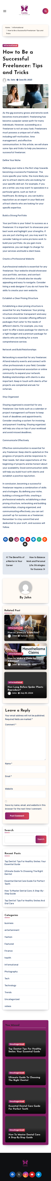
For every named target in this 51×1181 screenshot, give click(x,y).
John (13, 80)
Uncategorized (12, 999)
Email (8, 776)
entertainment (12, 930)
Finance (9, 951)
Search (9, 830)
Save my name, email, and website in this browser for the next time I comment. (25, 807)
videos (8, 1006)
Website (9, 789)
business (9, 923)
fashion (8, 937)
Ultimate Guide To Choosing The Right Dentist (24, 872)
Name (8, 763)
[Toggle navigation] (5, 11)
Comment (10, 724)
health (8, 958)
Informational (10, 45)
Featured (9, 944)
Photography (11, 971)
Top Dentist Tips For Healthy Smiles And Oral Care (25, 902)
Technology (10, 985)
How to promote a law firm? (23, 633)
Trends (8, 992)
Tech (7, 978)
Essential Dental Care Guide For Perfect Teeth (25, 882)
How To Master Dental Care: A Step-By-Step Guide (24, 892)
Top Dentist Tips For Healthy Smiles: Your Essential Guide (25, 863)
